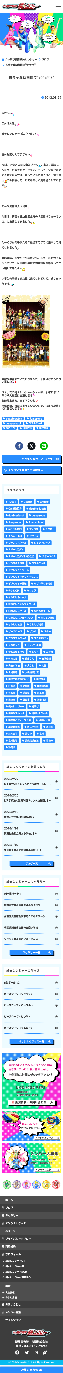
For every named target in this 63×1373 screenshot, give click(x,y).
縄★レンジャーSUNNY (18, 1277)
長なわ (28, 734)
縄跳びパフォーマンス (19, 720)
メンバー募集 (13, 1312)
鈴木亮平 (12, 734)
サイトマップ (13, 1320)
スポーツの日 (49, 556)
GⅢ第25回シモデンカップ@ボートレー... (27, 781)
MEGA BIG (15, 529)
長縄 (41, 734)
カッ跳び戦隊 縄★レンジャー (21, 59)
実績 (7, 1286)
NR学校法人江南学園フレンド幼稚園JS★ (27, 798)
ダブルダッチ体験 (17, 583)
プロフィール (13, 1254)
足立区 (49, 727)
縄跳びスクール (39, 713)
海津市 (11, 700)
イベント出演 (15, 536)
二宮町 (49, 652)
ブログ (45, 59)
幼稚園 (26, 686)
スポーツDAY (15, 549)
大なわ (30, 665)
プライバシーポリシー (18, 1238)
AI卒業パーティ (12, 893)
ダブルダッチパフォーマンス (23, 577)
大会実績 (10, 1292)
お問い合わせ (13, 1304)
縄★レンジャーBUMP (17, 1272)
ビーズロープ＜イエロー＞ (18, 1028)
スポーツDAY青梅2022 (21, 556)
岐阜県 (11, 686)
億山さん (29, 658)
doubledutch (14, 418)
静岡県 (11, 747)
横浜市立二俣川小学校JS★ (19, 814)
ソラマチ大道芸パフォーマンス (21, 939)
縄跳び (35, 706)
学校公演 (43, 428)
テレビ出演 (11, 1297)
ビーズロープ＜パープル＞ (18, 1005)
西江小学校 (33, 727)
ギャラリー (11, 1215)
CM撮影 (44, 502)
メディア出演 (34, 645)
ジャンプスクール (17, 543)
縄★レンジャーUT (15, 1261)
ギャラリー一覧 (31, 952)
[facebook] (17, 1352)
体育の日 (12, 658)
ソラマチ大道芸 (16, 563)
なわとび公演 (15, 624)
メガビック (14, 645)
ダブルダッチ (35, 423)
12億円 (12, 502)
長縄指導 (12, 740)
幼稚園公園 (42, 686)
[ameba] (45, 1352)
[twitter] (27, 1352)
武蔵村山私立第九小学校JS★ (20, 831)
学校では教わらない (18, 679)
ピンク (33, 631)
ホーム (9, 1200)
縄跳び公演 (44, 720)
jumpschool (13, 423)
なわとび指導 (36, 624)
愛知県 (26, 693)
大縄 (44, 665)
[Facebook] (19, 446)
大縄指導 (12, 672)
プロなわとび (41, 638)
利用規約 (10, 1246)
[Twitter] (31, 446)
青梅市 (49, 740)
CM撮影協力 (15, 508)
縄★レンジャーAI (14, 1266)
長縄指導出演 (32, 740)
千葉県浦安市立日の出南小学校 (21, 927)
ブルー (47, 631)
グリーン (34, 536)
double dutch (37, 508)
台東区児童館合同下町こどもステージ (24, 916)
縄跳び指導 (14, 727)
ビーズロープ (15, 631)
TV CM (33, 529)
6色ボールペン (12, 982)
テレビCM (13, 590)
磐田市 (26, 700)
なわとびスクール (17, 611)
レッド (35, 652)
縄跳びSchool (16, 713)
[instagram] (36, 1352)
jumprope (36, 418)
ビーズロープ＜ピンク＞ (17, 1016)
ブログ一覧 (31, 863)
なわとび (10, 428)
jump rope (38, 515)
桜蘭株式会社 (40, 1341)
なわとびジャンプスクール (22, 604)
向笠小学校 (14, 665)
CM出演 (28, 502)
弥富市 (11, 693)
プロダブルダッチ (17, 638)
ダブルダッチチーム (18, 570)
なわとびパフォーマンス (20, 618)
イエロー (50, 529)
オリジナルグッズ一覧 (31, 1041)
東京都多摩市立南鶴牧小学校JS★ (23, 847)
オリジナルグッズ (15, 1223)
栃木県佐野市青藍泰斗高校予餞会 (22, 905)
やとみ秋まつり (16, 652)
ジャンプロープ (42, 543)
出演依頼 (27, 428)
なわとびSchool (17, 597)
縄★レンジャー (16, 706)
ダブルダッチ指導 (43, 583)
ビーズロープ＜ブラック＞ (18, 994)
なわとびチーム (42, 611)
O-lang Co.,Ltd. (24, 1362)
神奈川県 (41, 700)
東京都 (40, 693)
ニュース (10, 1231)
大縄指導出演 (32, 672)
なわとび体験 (47, 618)
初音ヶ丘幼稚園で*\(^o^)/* (21, 65)
